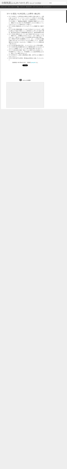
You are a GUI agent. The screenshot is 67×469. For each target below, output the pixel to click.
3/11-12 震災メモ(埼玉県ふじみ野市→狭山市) (23, 13)
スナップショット (37, 7)
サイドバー (29, 7)
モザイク (22, 7)
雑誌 (18, 7)
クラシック (4, 7)
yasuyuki (33, 62)
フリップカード (12, 7)
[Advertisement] (53, 39)
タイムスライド (47, 7)
